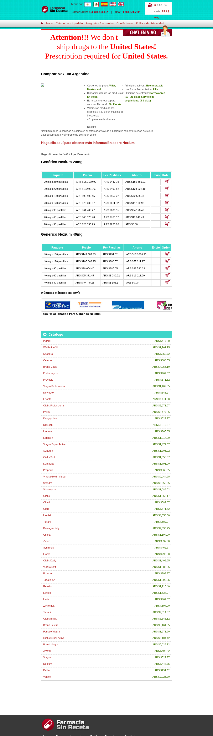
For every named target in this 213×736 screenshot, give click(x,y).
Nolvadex (48, 392)
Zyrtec (46, 541)
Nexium (47, 663)
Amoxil (47, 651)
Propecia (48, 470)
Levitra (47, 592)
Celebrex (48, 360)
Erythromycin (50, 373)
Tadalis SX (49, 580)
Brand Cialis (50, 366)
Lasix (46, 599)
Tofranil (47, 521)
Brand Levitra (50, 625)
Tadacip (47, 612)
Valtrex (47, 676)
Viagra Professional (54, 386)
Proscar (47, 573)
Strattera (48, 353)
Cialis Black (50, 618)
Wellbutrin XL (50, 347)
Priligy (46, 412)
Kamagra (48, 463)
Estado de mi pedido (69, 23)
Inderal (47, 341)
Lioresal (47, 431)
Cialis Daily (49, 560)
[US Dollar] (112, 4)
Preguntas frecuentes (99, 23)
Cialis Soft (49, 457)
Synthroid (48, 547)
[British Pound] (121, 4)
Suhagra (48, 450)
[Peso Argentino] (87, 4)
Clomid (47, 502)
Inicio (49, 23)
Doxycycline (50, 418)
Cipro (46, 508)
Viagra (47, 657)
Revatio (47, 586)
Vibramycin (49, 489)
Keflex (46, 670)
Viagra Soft (49, 567)
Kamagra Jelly (51, 528)
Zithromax (48, 605)
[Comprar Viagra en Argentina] (54, 9)
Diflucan (48, 425)
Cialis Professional (53, 405)
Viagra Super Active (54, 444)
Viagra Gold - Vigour (54, 476)
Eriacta (47, 399)
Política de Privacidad (150, 23)
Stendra (47, 483)
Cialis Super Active (53, 638)
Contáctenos (124, 23)
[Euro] (104, 4)
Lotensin (48, 437)
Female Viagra (51, 631)
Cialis (46, 496)
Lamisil (47, 515)
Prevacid (48, 379)
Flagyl (46, 554)
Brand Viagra (50, 644)
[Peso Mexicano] (96, 4)
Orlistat (47, 534)
